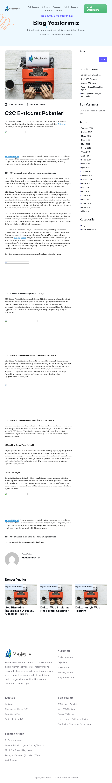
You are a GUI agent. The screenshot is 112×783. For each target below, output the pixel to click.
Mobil (66, 7)
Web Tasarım (33, 7)
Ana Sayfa (46, 15)
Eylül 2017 (85, 168)
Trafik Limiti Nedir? (14, 719)
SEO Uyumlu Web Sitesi (91, 75)
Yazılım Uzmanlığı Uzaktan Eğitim (92, 88)
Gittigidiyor (62, 124)
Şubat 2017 (86, 195)
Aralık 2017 (86, 156)
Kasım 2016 (86, 207)
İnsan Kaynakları (65, 672)
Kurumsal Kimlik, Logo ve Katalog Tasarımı (24, 745)
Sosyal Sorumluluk (66, 677)
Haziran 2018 (86, 132)
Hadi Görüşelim (93, 8)
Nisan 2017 (85, 187)
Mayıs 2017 (86, 183)
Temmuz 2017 (87, 176)
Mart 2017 (85, 191)
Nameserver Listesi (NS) (16, 709)
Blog (83, 225)
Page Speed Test (13, 714)
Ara (82, 51)
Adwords (49, 10)
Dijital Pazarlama (88, 230)
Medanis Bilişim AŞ (12, 156)
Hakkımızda (63, 667)
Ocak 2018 (85, 152)
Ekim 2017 (85, 164)
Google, (17, 237)
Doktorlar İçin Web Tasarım (87, 609)
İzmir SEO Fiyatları (89, 79)
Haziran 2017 (86, 179)
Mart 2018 (85, 144)
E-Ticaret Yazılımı (13, 740)
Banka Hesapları (65, 657)
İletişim (59, 10)
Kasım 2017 (86, 160)
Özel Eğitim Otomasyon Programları (91, 95)
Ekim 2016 (85, 211)
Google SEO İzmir (88, 83)
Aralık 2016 (86, 203)
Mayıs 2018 (86, 136)
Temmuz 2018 (87, 128)
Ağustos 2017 (87, 172)
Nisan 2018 (85, 140)
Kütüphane (10, 704)
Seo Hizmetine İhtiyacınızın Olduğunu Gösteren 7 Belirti (19, 610)
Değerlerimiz (64, 662)
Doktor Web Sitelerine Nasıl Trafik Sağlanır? (55, 609)
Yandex (23, 237)
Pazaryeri (57, 7)
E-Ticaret (45, 7)
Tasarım (74, 7)
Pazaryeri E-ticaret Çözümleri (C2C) (22, 755)
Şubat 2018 (86, 148)
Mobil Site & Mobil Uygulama (18, 750)
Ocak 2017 (85, 199)
